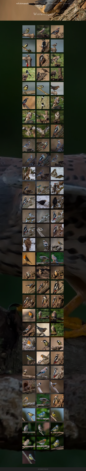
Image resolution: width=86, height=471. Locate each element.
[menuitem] (38, 3)
